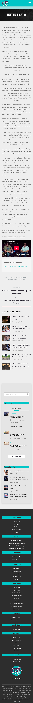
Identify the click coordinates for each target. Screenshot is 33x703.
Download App (16, 645)
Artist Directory (16, 648)
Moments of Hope (16, 571)
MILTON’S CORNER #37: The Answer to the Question (21, 356)
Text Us (16, 642)
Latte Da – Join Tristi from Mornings (19, 471)
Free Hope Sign (16, 574)
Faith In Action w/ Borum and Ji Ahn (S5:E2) (19, 487)
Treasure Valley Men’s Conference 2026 (17, 416)
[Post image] (6, 319)
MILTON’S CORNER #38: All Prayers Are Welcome (21, 346)
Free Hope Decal (16, 576)
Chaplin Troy (16, 521)
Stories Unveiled (16, 557)
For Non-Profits (16, 593)
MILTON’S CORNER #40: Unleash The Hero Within (21, 327)
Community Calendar (16, 620)
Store (16, 579)
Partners (16, 650)
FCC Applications (16, 659)
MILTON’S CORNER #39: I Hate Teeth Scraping (20, 337)
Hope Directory (16, 529)
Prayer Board (16, 568)
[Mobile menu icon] (29, 3)
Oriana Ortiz (12, 237)
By (12, 279)
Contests (16, 527)
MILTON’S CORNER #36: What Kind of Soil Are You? (21, 365)
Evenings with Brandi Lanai (16, 548)
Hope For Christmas (16, 606)
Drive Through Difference (17, 603)
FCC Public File (16, 661)
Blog (16, 532)
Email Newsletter (16, 640)
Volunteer (16, 601)
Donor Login (16, 609)
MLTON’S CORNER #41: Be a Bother (21, 318)
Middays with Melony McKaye (16, 543)
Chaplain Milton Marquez (19, 277)
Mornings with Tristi (16, 540)
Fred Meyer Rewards (16, 595)
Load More (17, 456)
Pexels (22, 237)
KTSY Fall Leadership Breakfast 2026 (17, 435)
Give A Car (16, 598)
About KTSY (16, 637)
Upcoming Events (16, 617)
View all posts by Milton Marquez (15, 266)
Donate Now (16, 587)
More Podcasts (16, 559)
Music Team (16, 629)
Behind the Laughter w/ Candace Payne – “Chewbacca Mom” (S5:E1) (19, 495)
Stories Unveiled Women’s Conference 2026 (18, 446)
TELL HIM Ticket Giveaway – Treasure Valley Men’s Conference (19, 478)
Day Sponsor (16, 590)
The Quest (16, 524)
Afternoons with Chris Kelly (16, 546)
